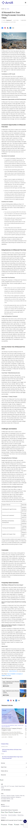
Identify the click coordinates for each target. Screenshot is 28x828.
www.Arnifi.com (13, 671)
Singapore (4, 751)
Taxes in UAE (20, 725)
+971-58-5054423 (5, 790)
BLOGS (3, 8)
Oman (8, 8)
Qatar (17, 749)
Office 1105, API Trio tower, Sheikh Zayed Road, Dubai (13, 787)
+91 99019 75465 (5, 801)
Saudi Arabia (7, 749)
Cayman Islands (6, 758)
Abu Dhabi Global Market (8, 756)
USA (15, 749)
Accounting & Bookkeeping (8, 725)
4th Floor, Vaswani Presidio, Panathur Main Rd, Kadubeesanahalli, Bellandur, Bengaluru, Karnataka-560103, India (13, 797)
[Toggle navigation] (25, 3)
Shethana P (9, 20)
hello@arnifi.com (5, 806)
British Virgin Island (18, 756)
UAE (3, 749)
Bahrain (12, 749)
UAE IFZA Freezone (6, 726)
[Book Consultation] (25, 821)
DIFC (11, 758)
